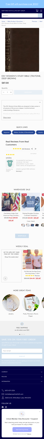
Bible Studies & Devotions (15, 21)
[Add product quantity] (11, 92)
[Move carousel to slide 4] (24, 334)
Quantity (4, 88)
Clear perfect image (15, 158)
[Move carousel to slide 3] (22, 334)
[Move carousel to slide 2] (21, 334)
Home (3, 21)
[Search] (40, 15)
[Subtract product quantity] (3, 92)
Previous (34, 21)
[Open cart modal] (37, 11)
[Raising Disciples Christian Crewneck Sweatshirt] (30, 202)
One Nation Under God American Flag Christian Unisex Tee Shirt (10, 215)
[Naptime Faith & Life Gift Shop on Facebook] (2, 407)
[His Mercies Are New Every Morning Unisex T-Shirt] (32, 259)
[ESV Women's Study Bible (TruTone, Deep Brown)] (22, 50)
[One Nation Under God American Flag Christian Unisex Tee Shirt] (11, 202)
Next (41, 21)
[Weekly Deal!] (5, 278)
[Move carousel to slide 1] (19, 334)
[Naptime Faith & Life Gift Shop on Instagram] (6, 407)
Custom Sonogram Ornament (8, 170)
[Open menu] (41, 11)
